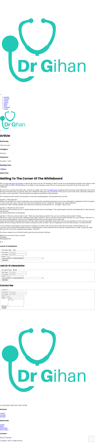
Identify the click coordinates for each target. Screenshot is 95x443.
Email (3, 256)
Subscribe (5, 260)
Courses (6, 102)
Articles (6, 100)
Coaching (6, 99)
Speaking (6, 97)
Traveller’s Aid (52, 190)
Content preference (7, 258)
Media (5, 104)
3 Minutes (3, 169)
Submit (4, 308)
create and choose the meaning (14, 183)
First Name (5, 252)
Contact (6, 109)
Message (4, 306)
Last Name (5, 254)
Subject (4, 298)
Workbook (7, 107)
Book (5, 105)
